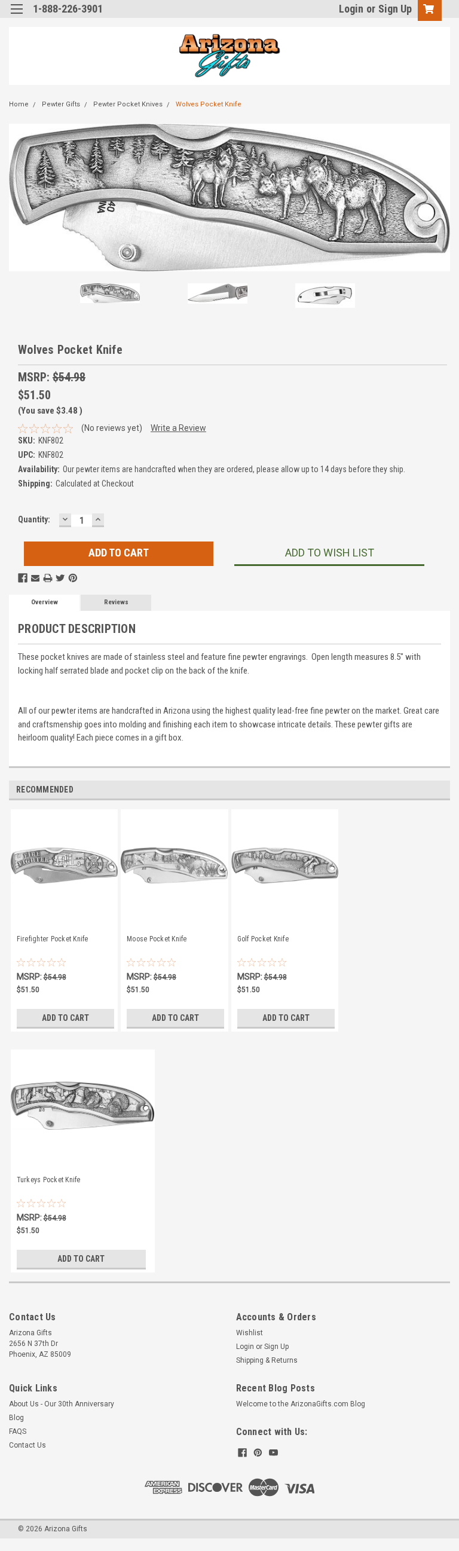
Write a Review (178, 428)
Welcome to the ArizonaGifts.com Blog (300, 1404)
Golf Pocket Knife (263, 939)
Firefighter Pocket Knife (52, 939)
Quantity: (34, 519)
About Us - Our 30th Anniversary (61, 1404)
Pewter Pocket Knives (128, 104)
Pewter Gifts (61, 104)
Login (351, 8)
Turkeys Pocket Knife (49, 1180)
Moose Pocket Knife (157, 939)
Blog (16, 1418)
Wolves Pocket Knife (208, 104)
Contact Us (27, 1445)
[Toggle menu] (16, 16)
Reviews (116, 602)
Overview (44, 602)
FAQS (17, 1431)
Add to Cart (65, 1018)
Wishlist (249, 1333)
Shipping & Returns (267, 1360)
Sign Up (395, 8)
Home (19, 104)
